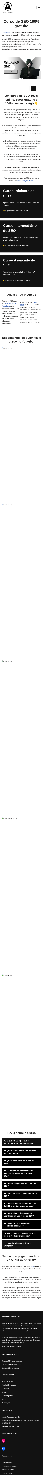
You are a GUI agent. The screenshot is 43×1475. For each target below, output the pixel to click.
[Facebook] (3, 1449)
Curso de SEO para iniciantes (12, 1361)
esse (32, 1266)
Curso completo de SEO (10, 1354)
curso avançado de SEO (25, 180)
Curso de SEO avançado (10, 1368)
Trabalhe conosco (8, 1470)
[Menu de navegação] (39, 7)
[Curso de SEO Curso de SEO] (8, 7)
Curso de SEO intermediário (11, 1364)
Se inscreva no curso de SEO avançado (17, 280)
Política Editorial (7, 1473)
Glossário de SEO (8, 1381)
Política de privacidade (9, 1466)
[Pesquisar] (33, 88)
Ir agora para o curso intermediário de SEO (18, 245)
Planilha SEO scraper (9, 1385)
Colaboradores (7, 1462)
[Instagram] (3, 1441)
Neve (3, 1346)
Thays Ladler (6, 32)
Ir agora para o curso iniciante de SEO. (17, 210)
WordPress (17, 1346)
